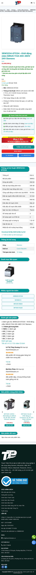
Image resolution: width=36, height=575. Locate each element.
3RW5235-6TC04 (18, 296)
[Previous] (3, 412)
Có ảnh (22, 343)
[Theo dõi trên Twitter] (5, 567)
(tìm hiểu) (28, 126)
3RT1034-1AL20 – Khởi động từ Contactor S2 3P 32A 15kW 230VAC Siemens (26, 417)
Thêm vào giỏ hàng (23, 147)
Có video (16, 343)
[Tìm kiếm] (34, 3)
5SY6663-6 (18, 300)
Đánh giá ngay (7, 341)
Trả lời (8, 362)
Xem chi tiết (9, 425)
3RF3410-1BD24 (18, 304)
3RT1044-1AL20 (18, 307)
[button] (2, 3)
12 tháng (19, 252)
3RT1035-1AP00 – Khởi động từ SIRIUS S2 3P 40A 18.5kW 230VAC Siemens (9, 416)
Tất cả (4, 343)
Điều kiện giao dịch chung (8, 492)
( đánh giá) (5, 83)
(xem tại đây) (29, 123)
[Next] (33, 412)
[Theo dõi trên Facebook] (2, 567)
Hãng (8, 10)
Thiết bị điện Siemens (22, 10)
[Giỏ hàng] (31, 3)
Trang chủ (2, 10)
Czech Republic (22, 248)
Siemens (13, 10)
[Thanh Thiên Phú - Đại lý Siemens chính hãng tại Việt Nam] (18, 3)
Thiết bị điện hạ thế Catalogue (12, 235)
